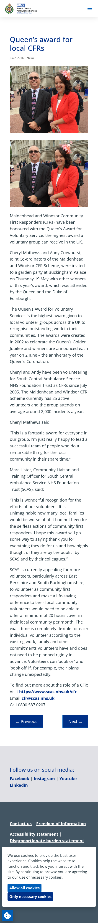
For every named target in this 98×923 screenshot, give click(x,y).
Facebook (19, 778)
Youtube (68, 778)
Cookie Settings (7, 915)
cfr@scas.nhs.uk (38, 698)
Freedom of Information (61, 823)
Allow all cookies (24, 887)
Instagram (44, 778)
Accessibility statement (34, 834)
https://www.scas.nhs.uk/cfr (48, 691)
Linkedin (19, 785)
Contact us (21, 823)
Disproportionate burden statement (47, 840)
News (30, 58)
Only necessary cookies (30, 896)
